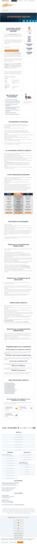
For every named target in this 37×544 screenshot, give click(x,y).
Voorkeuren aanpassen (5, 542)
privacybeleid (30, 539)
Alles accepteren (20, 542)
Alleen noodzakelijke (13, 542)
